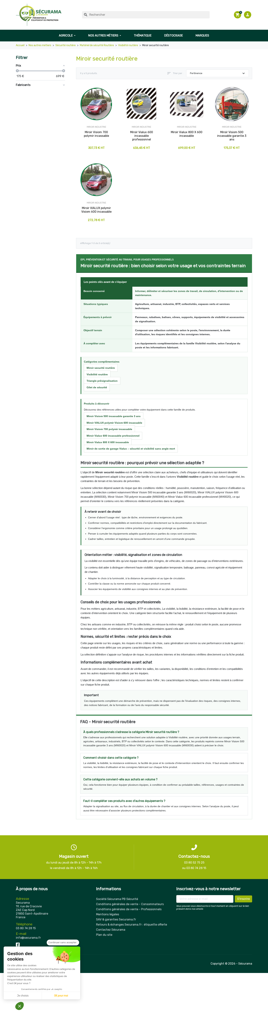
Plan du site (104, 934)
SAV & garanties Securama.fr (116, 919)
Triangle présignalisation (102, 380)
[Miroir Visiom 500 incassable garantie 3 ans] (232, 104)
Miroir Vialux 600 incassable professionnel (113, 435)
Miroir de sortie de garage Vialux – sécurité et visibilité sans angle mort (131, 448)
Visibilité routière (97, 374)
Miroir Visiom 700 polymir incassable (109, 429)
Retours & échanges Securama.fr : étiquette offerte (131, 924)
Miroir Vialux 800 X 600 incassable (108, 442)
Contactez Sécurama (110, 929)
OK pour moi (61, 995)
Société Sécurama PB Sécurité (117, 899)
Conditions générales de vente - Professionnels (129, 909)
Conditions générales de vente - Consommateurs (130, 904)
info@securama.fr (28, 937)
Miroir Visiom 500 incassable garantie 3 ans (114, 416)
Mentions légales (107, 914)
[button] (248, 15)
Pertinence (218, 73)
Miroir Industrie (96, 126)
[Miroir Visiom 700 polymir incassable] (96, 104)
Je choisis (23, 995)
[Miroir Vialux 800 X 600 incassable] (186, 104)
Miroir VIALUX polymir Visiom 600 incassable (114, 422)
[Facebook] (18, 944)
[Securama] (38, 15)
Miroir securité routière (101, 367)
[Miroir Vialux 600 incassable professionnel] (141, 104)
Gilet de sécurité (97, 387)
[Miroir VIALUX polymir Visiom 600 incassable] (96, 180)
